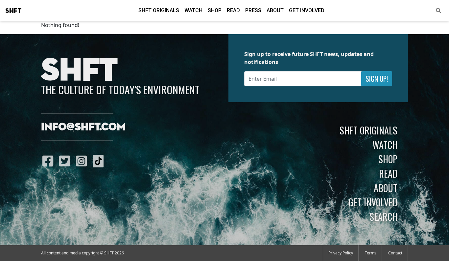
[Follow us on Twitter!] (66, 160)
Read (233, 10)
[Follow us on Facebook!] (49, 160)
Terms (370, 253)
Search (383, 216)
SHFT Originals (158, 10)
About (275, 10)
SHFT (13, 11)
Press (253, 10)
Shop (215, 10)
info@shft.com (83, 127)
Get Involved (306, 10)
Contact (395, 253)
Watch (193, 10)
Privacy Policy (340, 253)
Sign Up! (377, 78)
